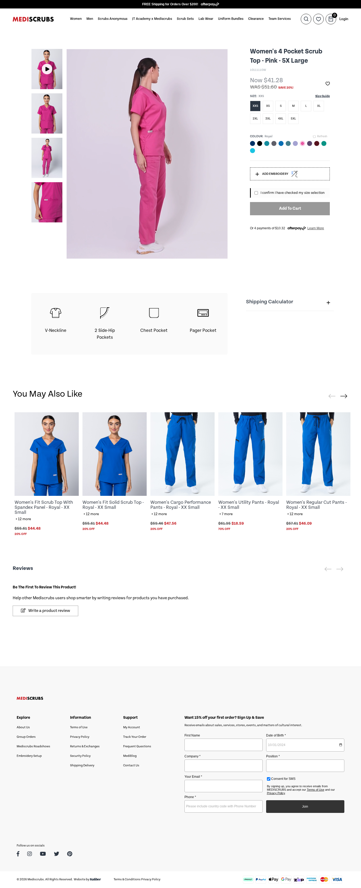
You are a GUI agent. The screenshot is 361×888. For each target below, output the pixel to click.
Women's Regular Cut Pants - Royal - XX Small (316, 505)
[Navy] (252, 143)
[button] (328, 84)
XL (319, 106)
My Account (131, 727)
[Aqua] (252, 150)
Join (305, 806)
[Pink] (302, 143)
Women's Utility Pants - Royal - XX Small (248, 505)
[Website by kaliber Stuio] (95, 879)
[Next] (344, 396)
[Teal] (266, 143)
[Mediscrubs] (33, 18)
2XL (255, 118)
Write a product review (48, 610)
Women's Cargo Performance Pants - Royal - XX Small (180, 505)
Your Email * (193, 777)
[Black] (259, 143)
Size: (253, 96)
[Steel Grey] (273, 143)
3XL (268, 118)
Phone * (190, 797)
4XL (280, 118)
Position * (273, 756)
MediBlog (130, 756)
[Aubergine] (309, 143)
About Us (23, 727)
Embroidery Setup (29, 756)
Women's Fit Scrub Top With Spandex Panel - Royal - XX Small (44, 507)
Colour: (256, 136)
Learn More (315, 228)
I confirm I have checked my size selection (293, 193)
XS (268, 106)
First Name (192, 735)
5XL (293, 118)
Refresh (322, 136)
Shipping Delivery (82, 765)
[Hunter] (323, 143)
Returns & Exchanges (85, 746)
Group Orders (26, 737)
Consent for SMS (282, 779)
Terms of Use (78, 727)
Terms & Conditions (127, 879)
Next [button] (53, 135)
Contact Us (131, 765)
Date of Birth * (276, 735)
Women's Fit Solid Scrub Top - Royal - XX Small (113, 505)
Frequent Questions (137, 746)
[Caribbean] (288, 143)
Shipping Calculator (269, 302)
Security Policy (80, 756)
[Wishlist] (318, 19)
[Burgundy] (316, 143)
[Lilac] (295, 143)
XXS (255, 106)
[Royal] (281, 143)
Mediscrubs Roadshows (33, 746)
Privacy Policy (79, 737)
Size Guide (322, 96)
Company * (192, 756)
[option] (47, 69)
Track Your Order (134, 737)
